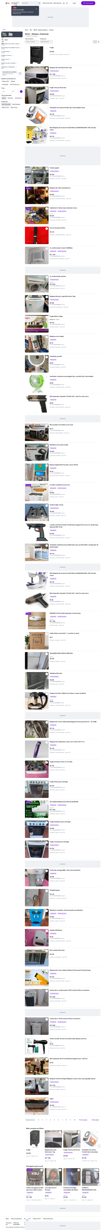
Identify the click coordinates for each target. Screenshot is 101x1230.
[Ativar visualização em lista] (95, 41)
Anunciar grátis (89, 3)
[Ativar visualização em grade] (98, 41)
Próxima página (83, 1120)
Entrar (74, 3)
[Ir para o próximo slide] (99, 1146)
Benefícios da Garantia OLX (8, 78)
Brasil (26, 30)
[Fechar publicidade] (27, 1220)
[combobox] (31, 3)
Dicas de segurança (16, 1218)
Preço (3, 88)
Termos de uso (8, 1223)
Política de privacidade (16, 1223)
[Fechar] (36, 9)
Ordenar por (4, 101)
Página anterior (30, 1120)
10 (74, 1120)
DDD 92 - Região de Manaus (40, 30)
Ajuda (7, 1218)
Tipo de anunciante (6, 95)
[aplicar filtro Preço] (21, 91)
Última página (95, 1120)
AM (31, 30)
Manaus (52, 30)
